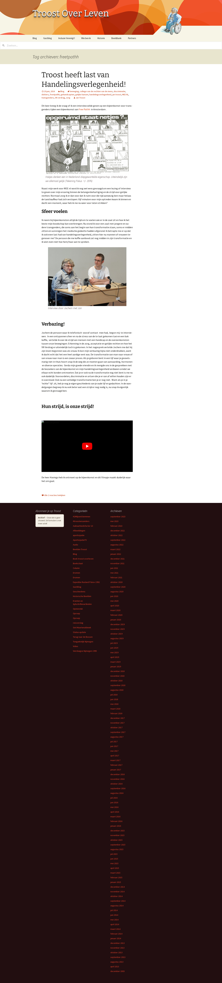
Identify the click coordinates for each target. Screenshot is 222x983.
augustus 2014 (116, 905)
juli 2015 (113, 854)
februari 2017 (116, 765)
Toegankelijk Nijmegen (83, 641)
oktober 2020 (116, 582)
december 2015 (117, 830)
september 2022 (117, 540)
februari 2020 (116, 615)
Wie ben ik (86, 38)
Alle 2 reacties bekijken (54, 495)
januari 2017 (115, 769)
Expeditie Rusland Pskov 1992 (86, 582)
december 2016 (117, 774)
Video (75, 646)
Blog (34, 38)
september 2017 (117, 732)
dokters (45, 94)
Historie (101, 38)
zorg (68, 97)
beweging (74, 91)
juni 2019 (114, 647)
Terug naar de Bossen (83, 637)
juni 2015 (114, 858)
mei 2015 (114, 863)
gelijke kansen (81, 94)
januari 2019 (115, 666)
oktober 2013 (116, 952)
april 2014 (114, 924)
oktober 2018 (116, 680)
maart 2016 (115, 816)
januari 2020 (115, 619)
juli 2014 (113, 910)
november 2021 (117, 563)
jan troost (116, 94)
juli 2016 (113, 797)
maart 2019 (115, 661)
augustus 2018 (116, 690)
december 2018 (117, 671)
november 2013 (117, 947)
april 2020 (114, 605)
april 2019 (114, 657)
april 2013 (114, 966)
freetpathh (55, 94)
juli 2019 (113, 643)
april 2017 (114, 755)
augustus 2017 (116, 736)
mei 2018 (114, 704)
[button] (87, 145)
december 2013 (117, 943)
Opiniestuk (78, 608)
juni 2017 (114, 746)
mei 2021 (114, 572)
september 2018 (117, 685)
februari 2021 (116, 577)
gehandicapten (67, 94)
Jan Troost (80, 97)
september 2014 (117, 901)
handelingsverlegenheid (100, 94)
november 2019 (117, 629)
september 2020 (117, 586)
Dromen (76, 572)
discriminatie (119, 91)
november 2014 (117, 891)
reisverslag (78, 622)
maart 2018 (115, 708)
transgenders (48, 97)
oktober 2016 (116, 783)
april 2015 (114, 868)
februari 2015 (116, 877)
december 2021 (117, 558)
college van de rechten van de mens (96, 91)
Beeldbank (116, 38)
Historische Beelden (82, 596)
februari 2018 (116, 713)
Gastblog (47, 38)
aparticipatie (78, 535)
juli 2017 (113, 741)
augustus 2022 (116, 544)
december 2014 (117, 886)
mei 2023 (114, 521)
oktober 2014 (116, 896)
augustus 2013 (116, 961)
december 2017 (117, 718)
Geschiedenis (79, 591)
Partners (132, 38)
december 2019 (117, 624)
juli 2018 (113, 694)
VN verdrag (60, 97)
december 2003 (117, 971)
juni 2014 (114, 915)
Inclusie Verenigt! (66, 38)
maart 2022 (115, 549)
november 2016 (117, 779)
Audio (75, 544)
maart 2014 (115, 929)
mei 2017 (114, 751)
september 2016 (117, 788)
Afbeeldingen (79, 530)
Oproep (76, 613)
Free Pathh (84, 109)
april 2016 (114, 811)
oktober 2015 (116, 840)
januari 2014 (115, 938)
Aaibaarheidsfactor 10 (83, 526)
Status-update (79, 632)
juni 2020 (114, 596)
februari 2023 (116, 526)
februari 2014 (116, 933)
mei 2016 (114, 807)
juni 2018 (114, 699)
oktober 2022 (116, 535)
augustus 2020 (116, 591)
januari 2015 (115, 882)
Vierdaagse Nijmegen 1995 (85, 651)
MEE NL (125, 94)
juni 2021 (114, 568)
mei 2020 (114, 601)
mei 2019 (114, 652)
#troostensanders (81, 521)
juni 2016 (114, 802)
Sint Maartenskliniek (82, 627)
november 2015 (117, 835)
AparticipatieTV (80, 540)
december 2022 (117, 530)
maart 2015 (115, 872)
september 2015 (117, 844)
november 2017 (117, 722)
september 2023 (117, 516)
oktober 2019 (116, 633)
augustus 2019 (116, 638)
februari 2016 (116, 821)
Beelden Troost (80, 549)
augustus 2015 (116, 849)
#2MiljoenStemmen (81, 516)
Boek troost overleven (83, 558)
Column (76, 568)
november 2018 (117, 676)
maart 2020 (115, 610)
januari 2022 (115, 554)
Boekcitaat (78, 563)
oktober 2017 (116, 727)
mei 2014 (114, 919)
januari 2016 (115, 826)
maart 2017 (115, 760)
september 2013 (117, 957)
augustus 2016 (116, 793)
